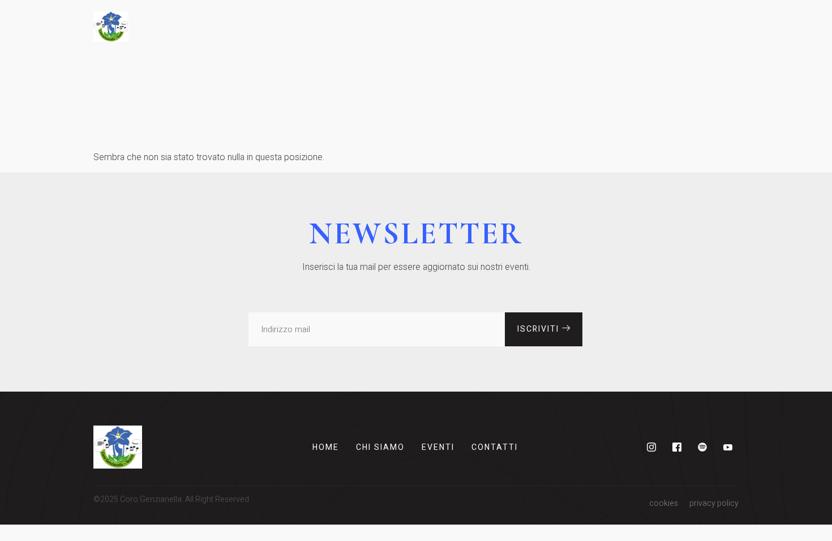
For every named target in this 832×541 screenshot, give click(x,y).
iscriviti (539, 329)
